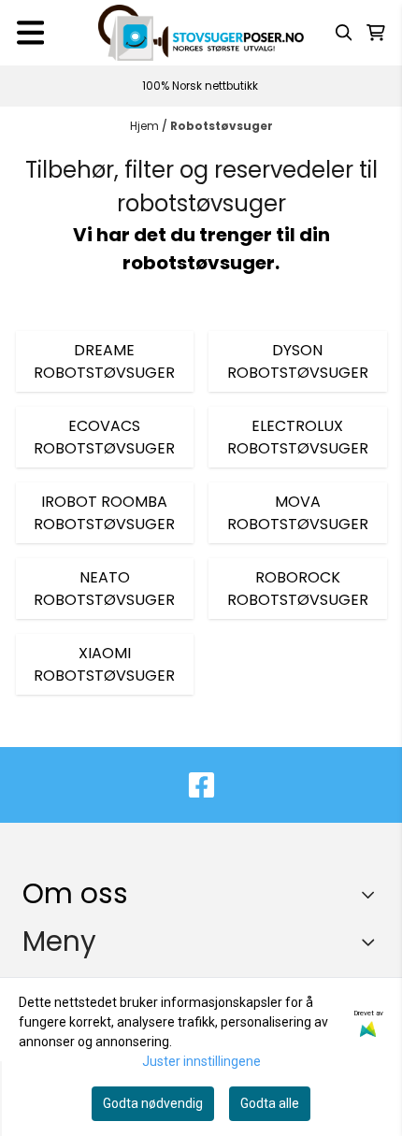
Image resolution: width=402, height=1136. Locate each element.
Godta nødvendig (153, 1103)
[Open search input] (344, 32)
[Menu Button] (30, 32)
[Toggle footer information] (372, 893)
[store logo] (200, 33)
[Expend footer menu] (372, 941)
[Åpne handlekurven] (376, 33)
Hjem (146, 126)
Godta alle (269, 1103)
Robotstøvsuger (221, 126)
